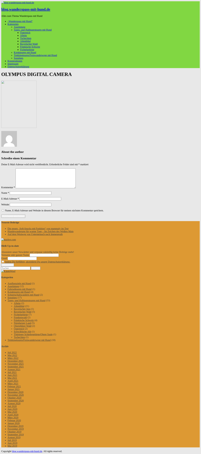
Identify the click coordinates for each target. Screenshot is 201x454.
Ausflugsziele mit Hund (19, 283)
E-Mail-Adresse (10, 198)
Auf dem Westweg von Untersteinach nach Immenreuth (35, 234)
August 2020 (14, 403)
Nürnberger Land (22, 323)
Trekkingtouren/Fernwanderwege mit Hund (35, 55)
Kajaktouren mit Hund (25, 52)
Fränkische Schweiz (30, 46)
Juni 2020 (12, 409)
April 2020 (13, 414)
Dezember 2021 (15, 361)
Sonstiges (18, 58)
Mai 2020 (12, 412)
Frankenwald (20, 317)
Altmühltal (25, 41)
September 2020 (16, 400)
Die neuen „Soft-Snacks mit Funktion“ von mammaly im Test (38, 228)
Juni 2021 (12, 375)
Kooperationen (15, 61)
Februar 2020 (14, 420)
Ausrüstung (19, 27)
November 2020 (16, 395)
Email (4, 258)
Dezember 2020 (15, 392)
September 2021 (16, 366)
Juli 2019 (12, 440)
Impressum (13, 63)
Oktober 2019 (14, 431)
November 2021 (16, 363)
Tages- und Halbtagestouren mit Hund (33, 29)
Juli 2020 (12, 406)
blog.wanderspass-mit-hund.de (25, 9)
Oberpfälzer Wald (22, 326)
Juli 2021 (12, 372)
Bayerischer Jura (22, 309)
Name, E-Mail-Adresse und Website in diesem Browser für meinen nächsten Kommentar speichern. (54, 210)
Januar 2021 (14, 389)
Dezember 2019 (15, 426)
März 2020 (13, 417)
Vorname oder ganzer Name (15, 255)
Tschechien (25, 38)
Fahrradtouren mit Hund (20, 289)
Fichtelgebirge (27, 49)
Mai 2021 (12, 378)
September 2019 (16, 434)
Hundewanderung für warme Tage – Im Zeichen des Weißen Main (40, 231)
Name (5, 193)
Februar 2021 (14, 386)
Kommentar (8, 187)
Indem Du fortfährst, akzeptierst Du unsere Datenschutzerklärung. (37, 261)
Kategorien (13, 24)
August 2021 (14, 369)
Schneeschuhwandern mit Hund (23, 294)
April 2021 (13, 380)
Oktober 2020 (14, 397)
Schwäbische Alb (22, 331)
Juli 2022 (12, 352)
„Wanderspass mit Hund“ (20, 21)
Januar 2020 (14, 423)
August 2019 (14, 437)
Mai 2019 (12, 446)
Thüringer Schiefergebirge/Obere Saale (33, 334)
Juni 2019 (12, 443)
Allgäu (23, 35)
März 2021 (13, 383)
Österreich (25, 32)
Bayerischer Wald (29, 44)
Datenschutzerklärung (18, 66)
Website (5, 204)
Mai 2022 (12, 355)
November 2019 (16, 429)
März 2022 (13, 358)
